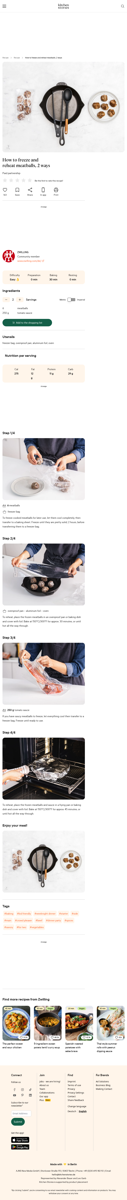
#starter (63, 913)
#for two (21, 927)
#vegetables (37, 927)
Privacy (71, 1088)
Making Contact (104, 1088)
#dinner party (53, 920)
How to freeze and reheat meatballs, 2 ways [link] (43, 57)
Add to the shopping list (29, 322)
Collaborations (47, 1092)
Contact (72, 1096)
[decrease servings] (6, 299)
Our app (43, 1096)
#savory (8, 927)
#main (7, 920)
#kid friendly (24, 913)
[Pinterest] (22, 1095)
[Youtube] (14, 1095)
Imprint (72, 1081)
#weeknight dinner (45, 913)
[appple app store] (22, 1140)
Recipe (5, 57)
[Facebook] (14, 1089)
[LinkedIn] (30, 1095)
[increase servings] (20, 299)
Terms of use (74, 1085)
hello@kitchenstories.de (63, 1174)
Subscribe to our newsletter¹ (19, 1104)
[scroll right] (124, 1020)
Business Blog (103, 1085)
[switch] (71, 299)
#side (75, 913)
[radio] (4, 180)
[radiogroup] (17, 181)
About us (44, 1085)
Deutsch (72, 1111)
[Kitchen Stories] (63, 6)
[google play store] (22, 1147)
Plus (44, 1100)
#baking (8, 913)
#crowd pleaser (23, 920)
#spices (69, 920)
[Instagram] (22, 1089)
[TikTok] (30, 1089)
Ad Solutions (102, 1081)
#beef (39, 920)
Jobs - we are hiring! (49, 1081)
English (83, 1111)
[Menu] (4, 6)
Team (42, 1088)
